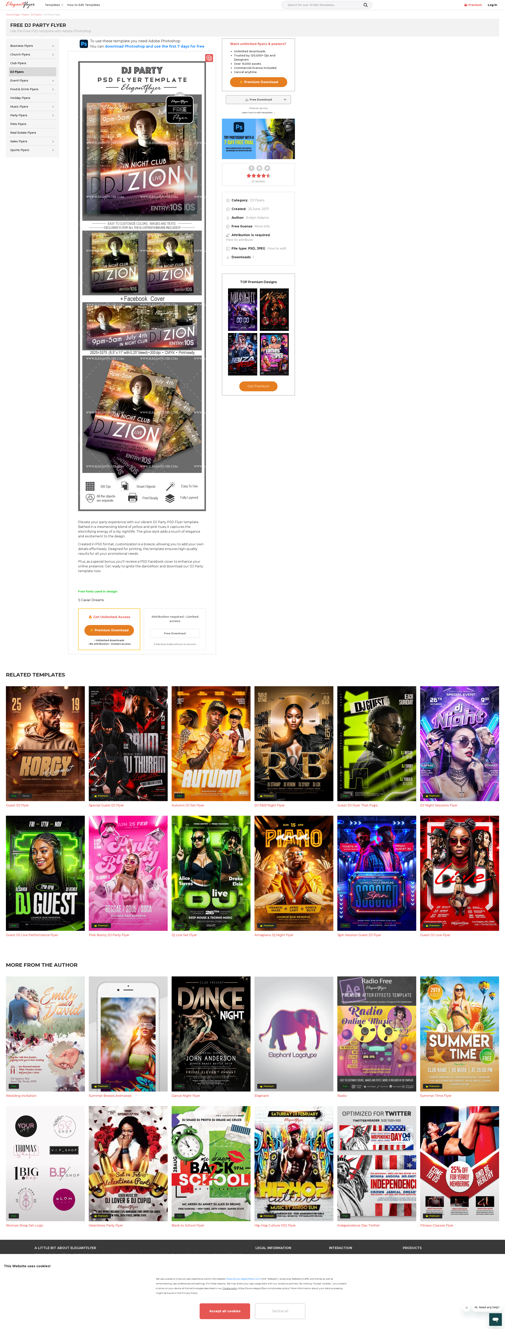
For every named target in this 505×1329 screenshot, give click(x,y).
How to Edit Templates (83, 5)
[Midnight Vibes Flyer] (242, 309)
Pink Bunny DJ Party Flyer (109, 935)
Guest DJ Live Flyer (435, 935)
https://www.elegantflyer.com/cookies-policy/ (264, 1288)
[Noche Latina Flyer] (274, 309)
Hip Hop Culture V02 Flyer (275, 1225)
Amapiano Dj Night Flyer (274, 935)
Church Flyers (20, 54)
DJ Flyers (257, 200)
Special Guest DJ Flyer (106, 805)
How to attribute (239, 240)
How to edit (276, 248)
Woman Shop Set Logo (24, 1225)
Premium (475, 5)
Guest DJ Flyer (17, 805)
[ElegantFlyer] (20, 5)
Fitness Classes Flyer (437, 1225)
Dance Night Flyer (186, 1096)
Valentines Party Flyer (106, 1225)
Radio (342, 1096)
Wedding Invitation (21, 1096)
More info (262, 226)
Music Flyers (19, 106)
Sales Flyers (18, 141)
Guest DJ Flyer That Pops (357, 805)
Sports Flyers (19, 150)
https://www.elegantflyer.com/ (243, 1278)
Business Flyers (21, 46)
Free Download (175, 633)
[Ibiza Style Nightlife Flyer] (242, 354)
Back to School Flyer (188, 1225)
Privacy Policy (189, 1292)
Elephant (261, 1096)
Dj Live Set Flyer (184, 935)
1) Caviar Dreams (91, 600)
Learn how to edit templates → (258, 112)
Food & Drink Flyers (24, 89)
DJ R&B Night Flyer (269, 805)
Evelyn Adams (257, 218)
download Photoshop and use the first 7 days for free (154, 46)
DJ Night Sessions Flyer (438, 805)
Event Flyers (19, 80)
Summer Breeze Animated (110, 1096)
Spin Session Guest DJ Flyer (359, 935)
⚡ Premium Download (109, 630)
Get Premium (258, 386)
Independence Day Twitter (358, 1225)
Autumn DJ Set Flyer (188, 805)
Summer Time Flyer (436, 1096)
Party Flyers (18, 115)
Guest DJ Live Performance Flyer (32, 935)
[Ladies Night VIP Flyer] (274, 354)
